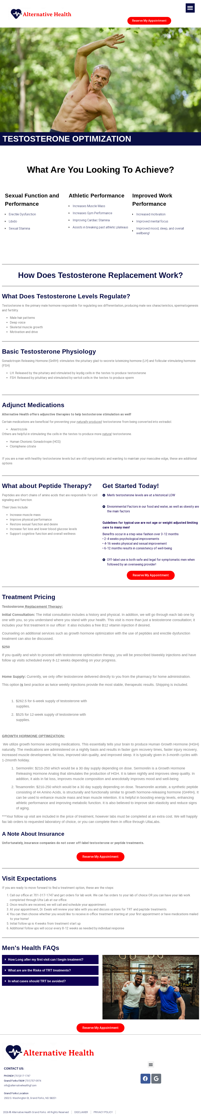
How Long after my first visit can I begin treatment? (45, 959)
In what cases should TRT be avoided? (37, 981)
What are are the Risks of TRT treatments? (39, 970)
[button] (190, 8)
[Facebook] (145, 1079)
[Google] (156, 1079)
